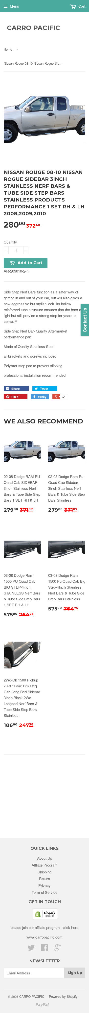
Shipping (44, 871)
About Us (44, 858)
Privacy (44, 885)
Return (44, 878)
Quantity (10, 242)
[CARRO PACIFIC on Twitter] (31, 949)
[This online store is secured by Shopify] (45, 917)
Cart (81, 6)
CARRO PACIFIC (33, 28)
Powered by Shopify (63, 996)
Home (8, 49)
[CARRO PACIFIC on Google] (58, 949)
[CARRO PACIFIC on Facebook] (44, 949)
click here (70, 927)
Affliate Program (45, 865)
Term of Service (44, 892)
